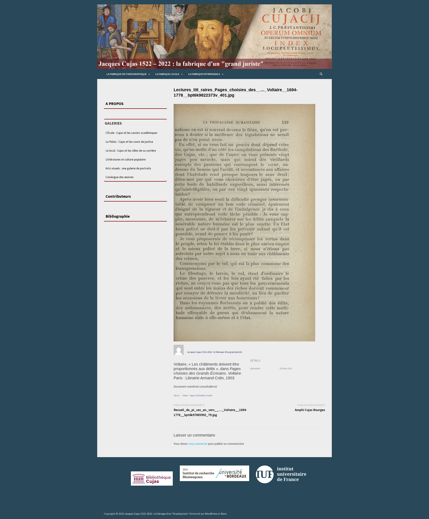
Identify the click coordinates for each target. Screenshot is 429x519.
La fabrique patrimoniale (204, 74)
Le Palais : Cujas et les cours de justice (129, 142)
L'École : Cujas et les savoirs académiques (131, 133)
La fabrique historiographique (126, 74)
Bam (223, 513)
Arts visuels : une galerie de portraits (128, 168)
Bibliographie (118, 216)
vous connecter (197, 444)
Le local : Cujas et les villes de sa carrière (131, 150)
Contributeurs (118, 196)
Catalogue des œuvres (120, 177)
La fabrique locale (167, 74)
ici (215, 386)
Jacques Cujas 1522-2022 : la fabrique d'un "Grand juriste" (156, 513)
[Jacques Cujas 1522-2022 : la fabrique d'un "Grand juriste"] (214, 36)
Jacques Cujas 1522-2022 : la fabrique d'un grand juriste (214, 351)
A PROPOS (115, 103)
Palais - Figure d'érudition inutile (197, 395)
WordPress (211, 513)
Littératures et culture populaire (126, 159)
